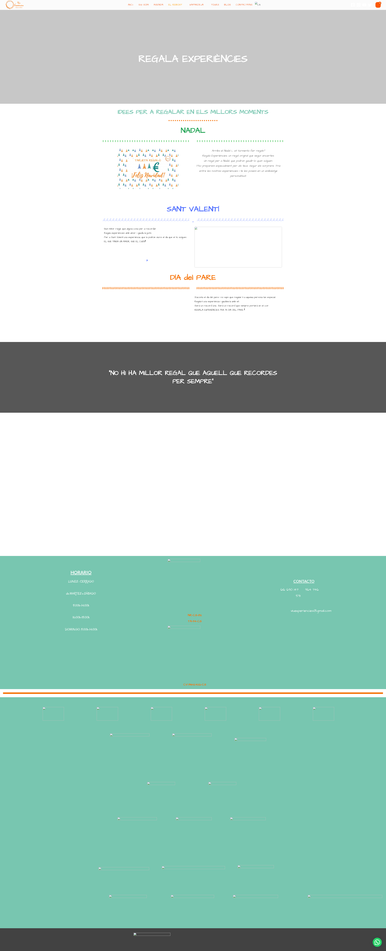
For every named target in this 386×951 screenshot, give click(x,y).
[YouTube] (364, 4)
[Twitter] (370, 4)
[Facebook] (352, 4)
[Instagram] (358, 4)
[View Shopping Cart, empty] (378, 5)
